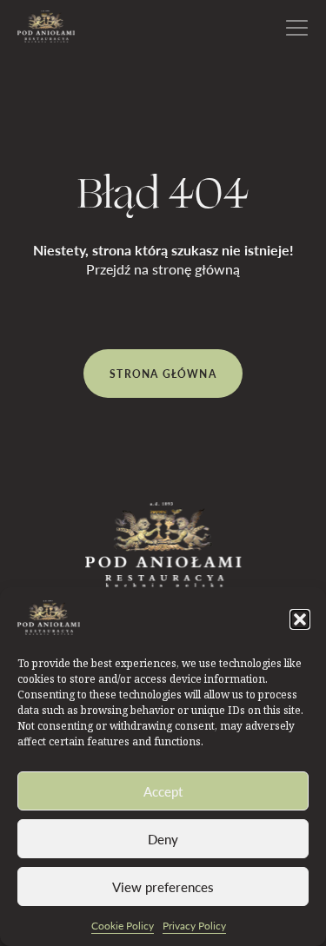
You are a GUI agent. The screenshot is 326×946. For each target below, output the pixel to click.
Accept (163, 791)
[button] (300, 619)
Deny (163, 839)
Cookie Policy (122, 925)
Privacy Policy (194, 925)
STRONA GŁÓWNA (163, 373)
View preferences (163, 887)
